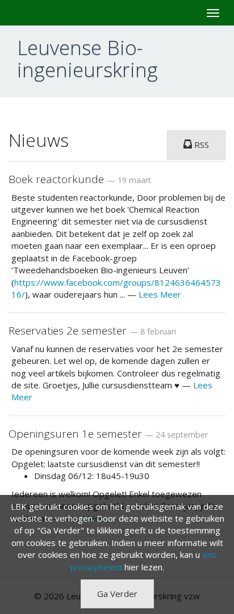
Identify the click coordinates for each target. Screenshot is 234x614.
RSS (200, 144)
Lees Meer (160, 294)
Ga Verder (117, 593)
